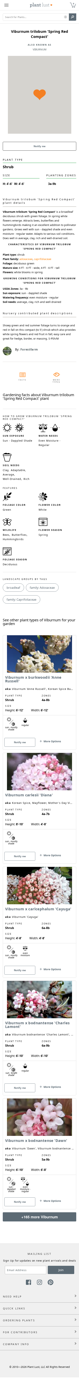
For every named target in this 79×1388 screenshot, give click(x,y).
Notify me (40, 146)
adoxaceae (26, 259)
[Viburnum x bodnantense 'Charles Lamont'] (39, 1031)
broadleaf (13, 588)
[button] (65, 17)
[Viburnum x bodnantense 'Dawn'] (39, 1147)
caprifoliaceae (42, 259)
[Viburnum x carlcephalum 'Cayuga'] (39, 916)
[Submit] (72, 17)
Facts (22, 380)
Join (61, 1270)
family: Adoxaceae (42, 588)
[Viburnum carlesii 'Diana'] (39, 802)
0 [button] (73, 3)
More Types (56, 381)
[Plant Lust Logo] (41, 5)
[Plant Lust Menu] (6, 5)
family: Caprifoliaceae (21, 600)
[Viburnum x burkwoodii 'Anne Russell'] (39, 686)
